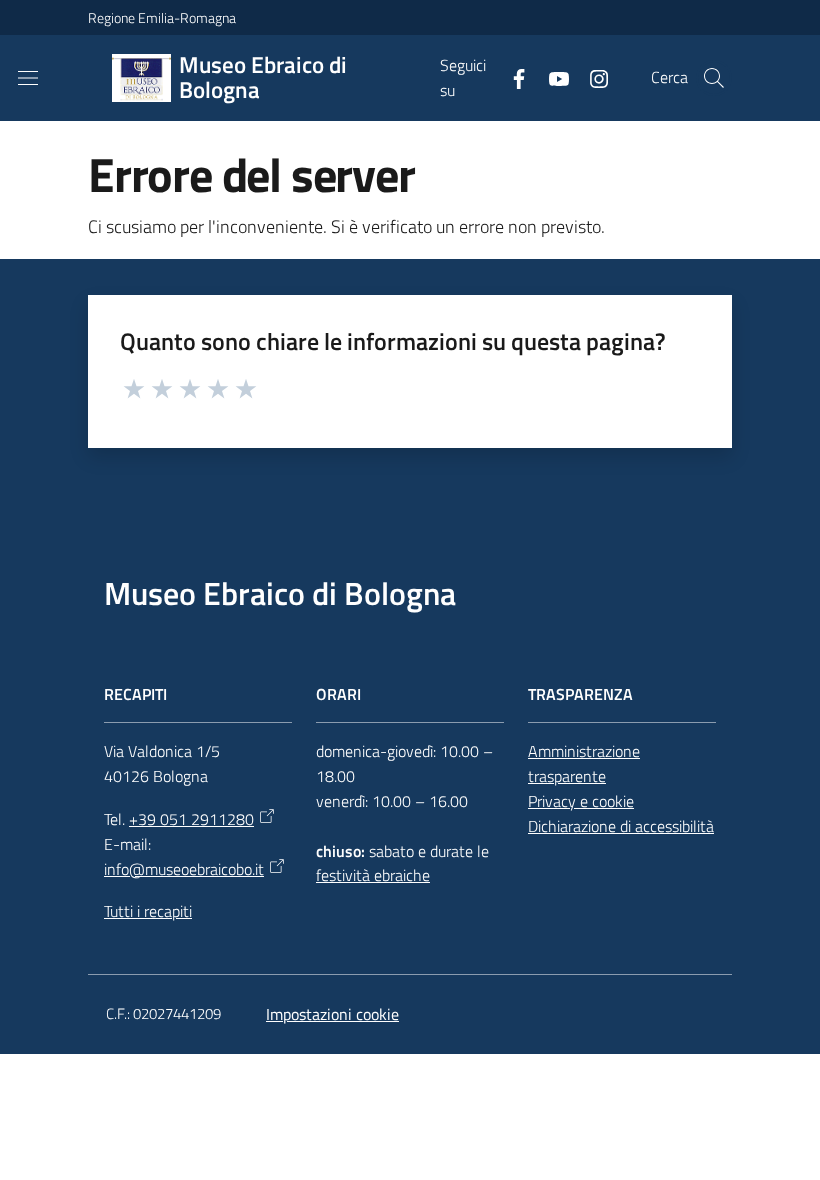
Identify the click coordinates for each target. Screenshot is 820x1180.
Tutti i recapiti (148, 911)
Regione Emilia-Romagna (162, 17)
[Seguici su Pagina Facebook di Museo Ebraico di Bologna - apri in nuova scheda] (511, 77)
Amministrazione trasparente (584, 763)
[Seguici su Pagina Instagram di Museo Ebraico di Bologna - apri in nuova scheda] (591, 77)
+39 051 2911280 (191, 819)
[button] (714, 78)
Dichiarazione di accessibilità (621, 826)
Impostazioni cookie (332, 1014)
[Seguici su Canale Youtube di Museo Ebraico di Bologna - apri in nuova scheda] (551, 77)
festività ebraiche (373, 875)
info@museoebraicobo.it (184, 869)
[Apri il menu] (28, 78)
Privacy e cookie (581, 801)
